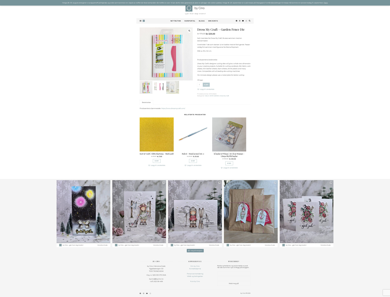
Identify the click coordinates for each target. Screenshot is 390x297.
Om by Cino (195, 266)
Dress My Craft (224, 96)
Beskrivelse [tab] (146, 102)
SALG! (207, 96)
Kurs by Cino (195, 281)
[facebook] (237, 21)
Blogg (202, 21)
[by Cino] (195, 9)
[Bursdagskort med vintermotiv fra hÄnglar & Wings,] (195, 213)
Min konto (213, 21)
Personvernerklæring (195, 274)
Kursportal (190, 21)
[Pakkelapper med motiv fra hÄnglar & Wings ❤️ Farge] (251, 213)
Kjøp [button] (157, 161)
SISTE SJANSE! (214, 96)
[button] (189, 31)
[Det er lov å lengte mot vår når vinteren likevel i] (139, 213)
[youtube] (243, 21)
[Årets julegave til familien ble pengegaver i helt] (306, 213)
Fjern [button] (326, 3)
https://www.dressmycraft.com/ (173, 108)
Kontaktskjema (195, 269)
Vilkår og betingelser (195, 276)
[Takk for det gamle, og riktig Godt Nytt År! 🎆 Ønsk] (83, 213)
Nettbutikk (176, 21)
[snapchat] (246, 21)
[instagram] (240, 21)
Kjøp (206, 85)
